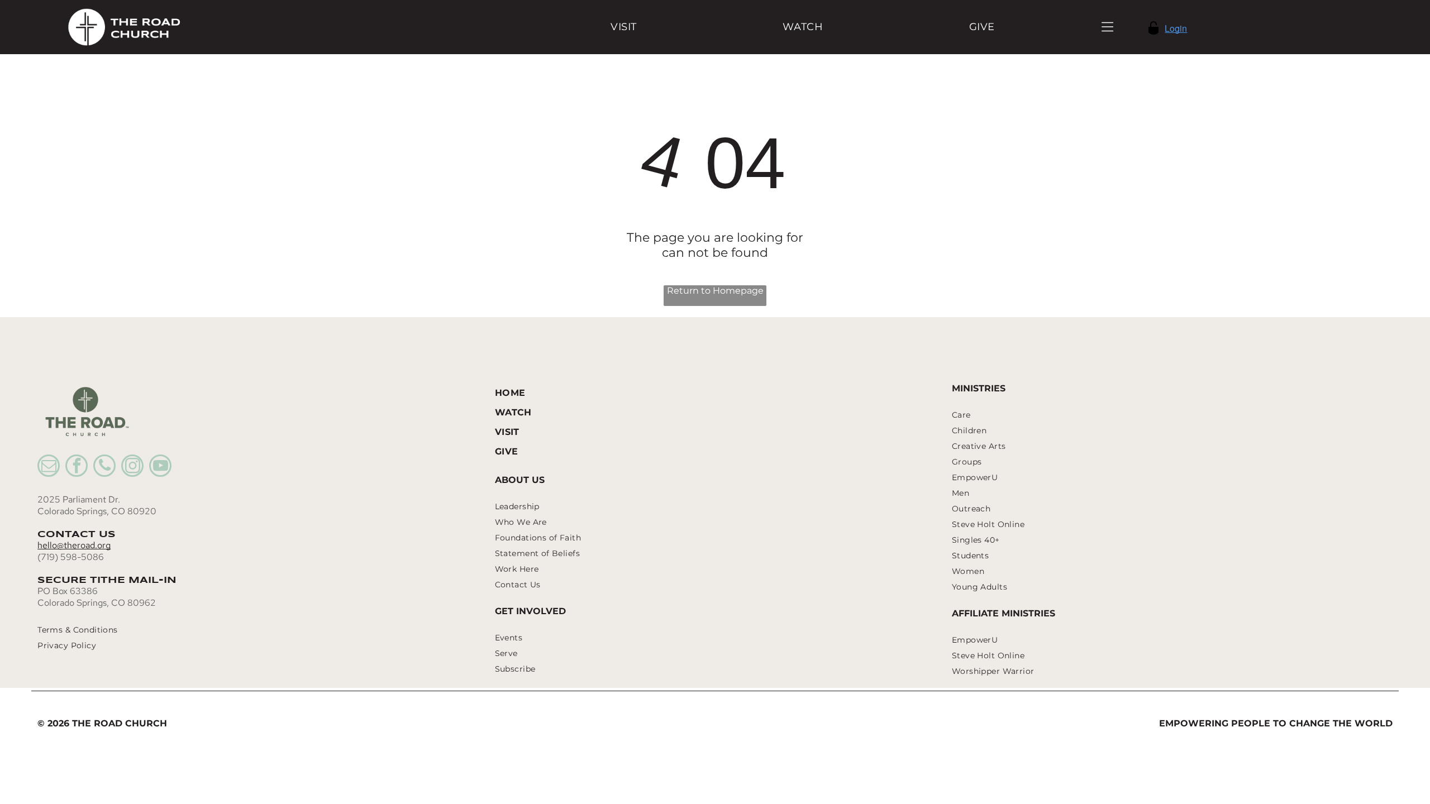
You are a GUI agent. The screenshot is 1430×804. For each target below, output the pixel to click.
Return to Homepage (715, 290)
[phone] (104, 467)
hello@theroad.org (74, 545)
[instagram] (132, 467)
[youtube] (160, 467)
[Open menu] (1107, 26)
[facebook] (76, 467)
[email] (48, 467)
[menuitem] (623, 27)
